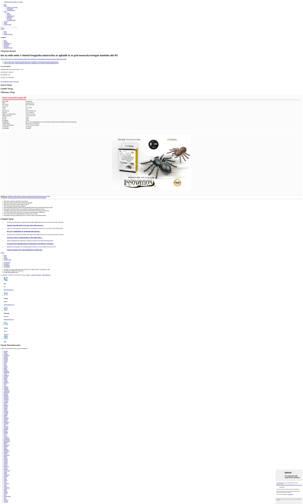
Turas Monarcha (11, 10)
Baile (5, 4)
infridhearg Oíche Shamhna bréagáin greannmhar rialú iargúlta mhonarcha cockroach (29, 196)
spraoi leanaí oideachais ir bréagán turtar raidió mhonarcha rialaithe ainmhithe (27, 197)
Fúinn (5, 6)
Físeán (5, 23)
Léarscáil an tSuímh (36, 275)
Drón (8, 13)
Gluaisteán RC (10, 16)
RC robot (9, 19)
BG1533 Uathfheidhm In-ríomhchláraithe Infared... (23, 231)
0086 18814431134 (8, 290)
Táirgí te (28, 275)
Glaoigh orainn (7, 24)
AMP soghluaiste (46, 275)
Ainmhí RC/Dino (11, 20)
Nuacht (5, 21)
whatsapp (16, 81)
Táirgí (5, 11)
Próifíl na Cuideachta (12, 7)
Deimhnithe (10, 9)
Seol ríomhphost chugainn (7, 81)
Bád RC (9, 14)
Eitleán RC (9, 17)
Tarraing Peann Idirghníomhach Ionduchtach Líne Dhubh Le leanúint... (30, 244)
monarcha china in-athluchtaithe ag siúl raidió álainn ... (25, 237)
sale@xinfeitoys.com (9, 304)
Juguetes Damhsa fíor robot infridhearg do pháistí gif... (25, 250)
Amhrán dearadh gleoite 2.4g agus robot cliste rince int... (25, 225)
